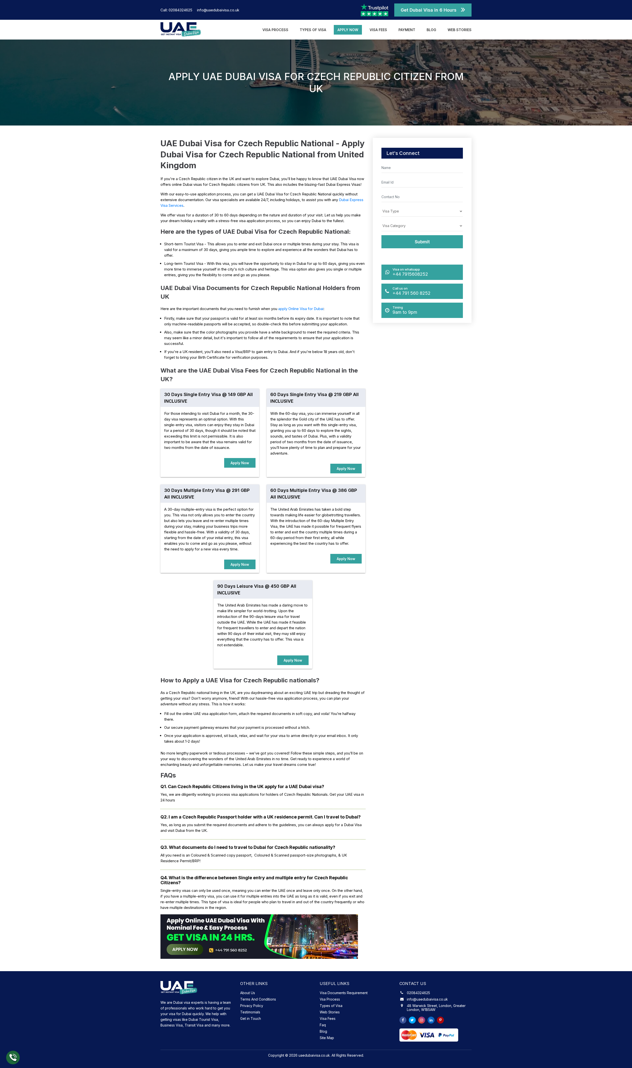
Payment (406, 30)
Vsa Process (330, 999)
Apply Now (347, 30)
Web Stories (460, 30)
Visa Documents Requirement (344, 993)
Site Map (327, 1038)
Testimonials (250, 1012)
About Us (247, 993)
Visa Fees (378, 30)
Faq (323, 1025)
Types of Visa (313, 30)
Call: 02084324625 (176, 10)
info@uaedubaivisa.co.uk (218, 10)
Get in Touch (250, 1018)
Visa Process (275, 30)
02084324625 (418, 993)
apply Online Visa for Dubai (300, 308)
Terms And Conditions (258, 999)
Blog (431, 30)
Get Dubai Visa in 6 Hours (428, 10)
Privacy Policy (251, 1006)
